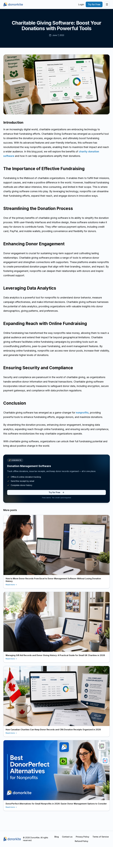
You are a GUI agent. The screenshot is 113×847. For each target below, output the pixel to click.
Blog (56, 837)
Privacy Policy (82, 837)
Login (81, 4)
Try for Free (94, 4)
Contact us (67, 837)
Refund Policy (81, 841)
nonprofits (82, 412)
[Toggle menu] (107, 4)
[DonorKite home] (12, 839)
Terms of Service (100, 837)
